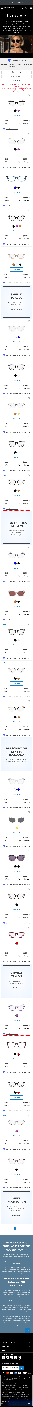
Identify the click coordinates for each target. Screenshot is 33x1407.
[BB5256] (16, 482)
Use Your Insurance (12, 129)
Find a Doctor (16, 1215)
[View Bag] (31, 8)
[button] (26, 8)
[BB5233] (16, 218)
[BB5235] (16, 1161)
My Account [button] (6, 1346)
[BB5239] (16, 1007)
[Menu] (2, 8)
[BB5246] (16, 329)
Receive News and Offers (10, 1364)
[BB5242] (16, 256)
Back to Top (27, 1330)
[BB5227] (16, 781)
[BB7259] (16, 593)
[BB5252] (16, 367)
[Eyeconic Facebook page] (3, 1358)
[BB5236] (16, 141)
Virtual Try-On (16, 115)
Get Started (16, 988)
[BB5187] (16, 1046)
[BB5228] (16, 102)
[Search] (22, 8)
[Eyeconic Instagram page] (11, 1358)
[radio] (15, 111)
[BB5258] (16, 1084)
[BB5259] (16, 1123)
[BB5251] (16, 406)
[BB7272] (16, 858)
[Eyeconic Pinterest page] (15, 1358)
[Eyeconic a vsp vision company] (11, 7)
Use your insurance (8, 64)
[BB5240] (16, 555)
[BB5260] (16, 632)
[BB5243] (16, 896)
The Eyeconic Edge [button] (8, 1342)
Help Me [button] (4, 1350)
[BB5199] (16, 179)
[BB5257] (16, 670)
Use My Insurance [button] (16, 309)
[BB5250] (16, 935)
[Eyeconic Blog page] (19, 1359)
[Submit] (21, 1368)
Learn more (20, 66)
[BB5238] (16, 709)
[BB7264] (16, 820)
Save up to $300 (10, 2)
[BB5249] (16, 444)
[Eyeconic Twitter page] (7, 1358)
